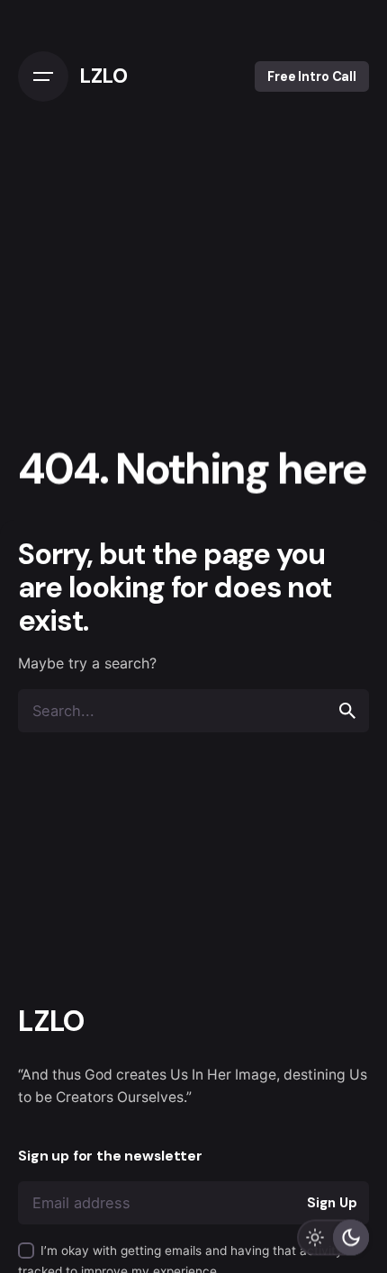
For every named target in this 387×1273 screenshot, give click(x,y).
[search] (347, 710)
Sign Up (331, 1203)
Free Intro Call (311, 76)
